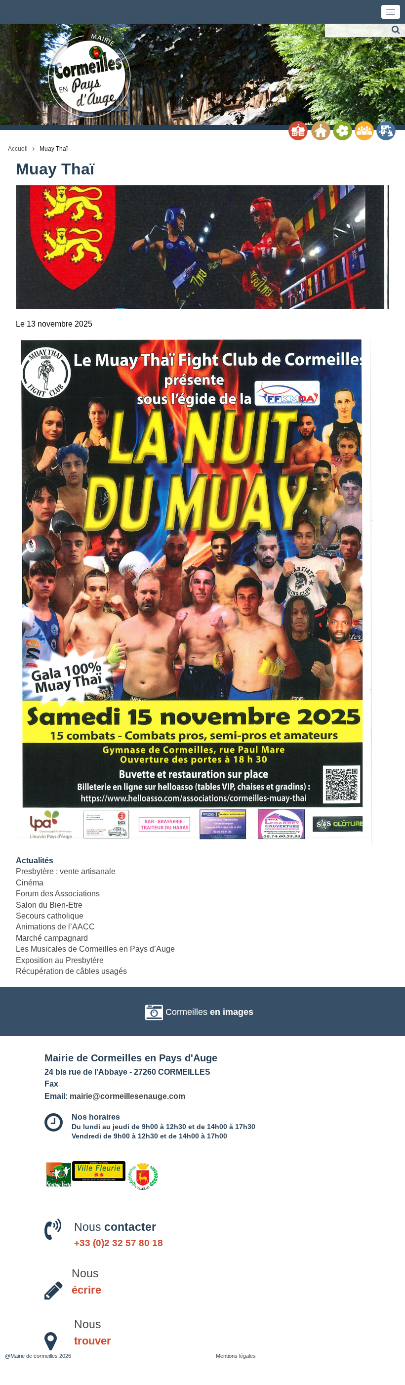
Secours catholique (49, 916)
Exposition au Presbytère (60, 960)
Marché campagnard (52, 938)
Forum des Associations (58, 893)
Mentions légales (236, 1356)
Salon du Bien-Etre (49, 905)
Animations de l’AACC (55, 927)
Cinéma (29, 883)
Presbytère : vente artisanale (66, 871)
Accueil (18, 148)
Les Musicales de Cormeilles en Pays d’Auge (95, 949)
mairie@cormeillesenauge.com (127, 1095)
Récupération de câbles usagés (71, 971)
